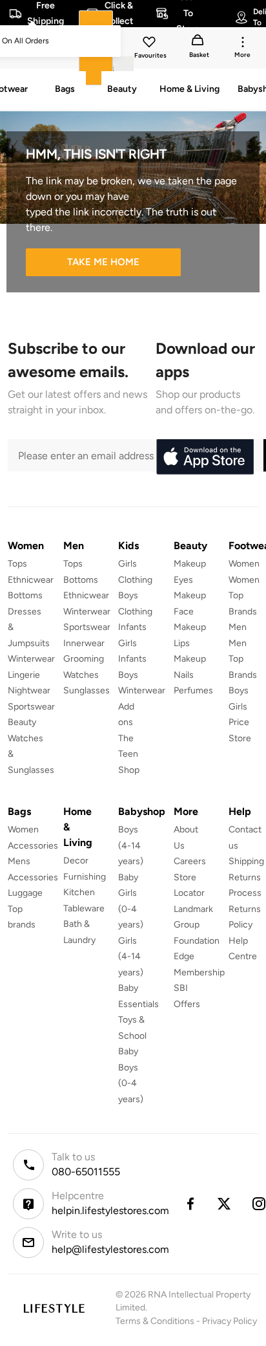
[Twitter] (224, 1203)
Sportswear (31, 706)
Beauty (22, 722)
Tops (17, 563)
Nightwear (29, 690)
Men (238, 627)
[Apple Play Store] (205, 457)
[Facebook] (189, 1203)
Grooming (83, 658)
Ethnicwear (31, 579)
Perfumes (193, 690)
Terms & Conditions (155, 1321)
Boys (239, 690)
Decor (75, 860)
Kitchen (79, 892)
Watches (81, 674)
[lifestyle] (54, 1308)
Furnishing (84, 876)
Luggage (25, 892)
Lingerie (24, 674)
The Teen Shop (128, 754)
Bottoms (25, 595)
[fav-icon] (150, 44)
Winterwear (31, 658)
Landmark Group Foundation (197, 925)
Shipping (246, 861)
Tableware (84, 908)
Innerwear (84, 643)
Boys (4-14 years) (130, 845)
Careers (190, 861)
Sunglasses (86, 690)
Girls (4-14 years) (130, 956)
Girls (238, 706)
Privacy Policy (229, 1321)
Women (244, 563)
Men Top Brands (243, 659)
